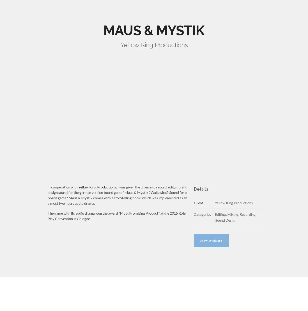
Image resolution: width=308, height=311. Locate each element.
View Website (211, 240)
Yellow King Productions (97, 187)
